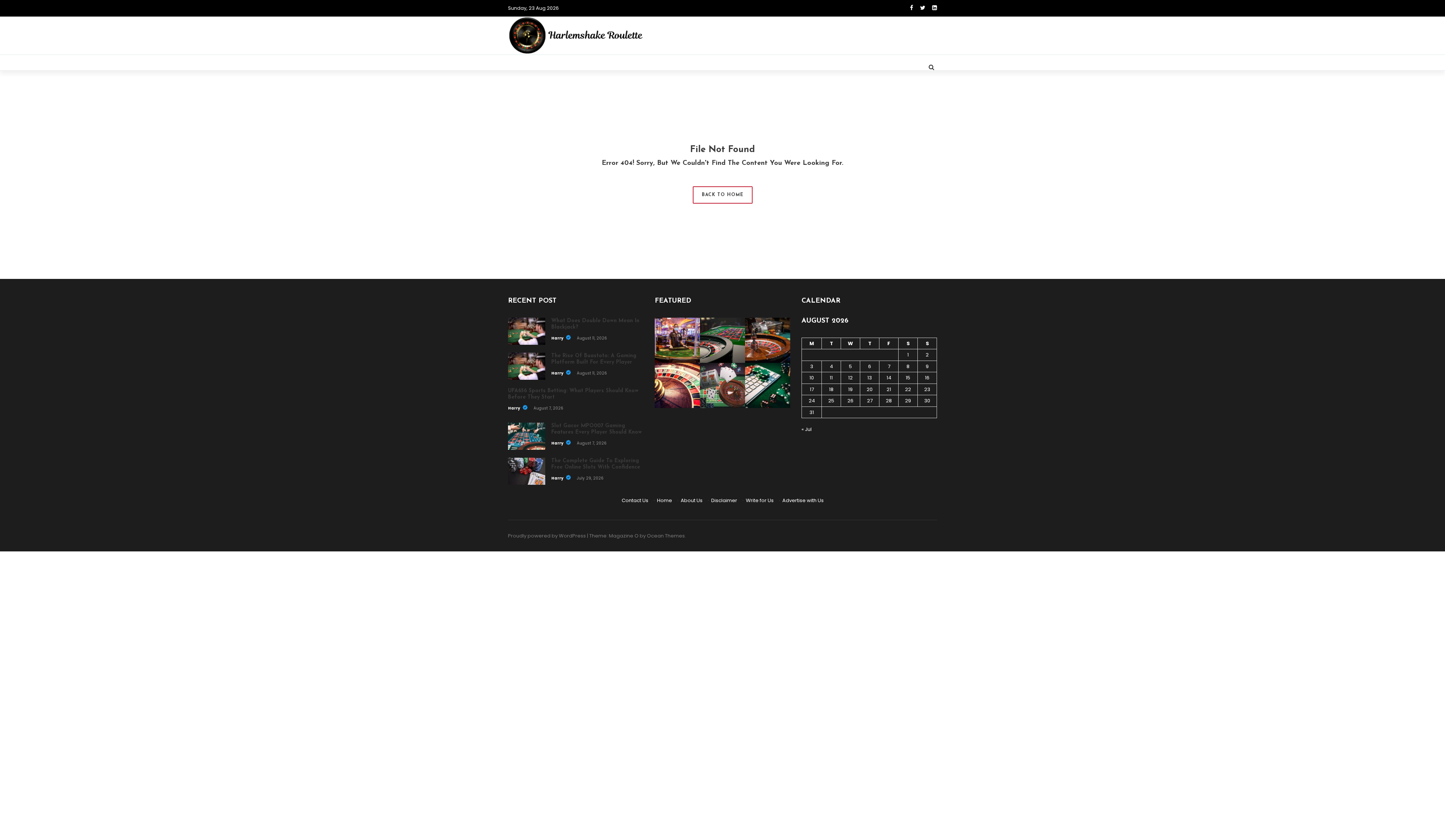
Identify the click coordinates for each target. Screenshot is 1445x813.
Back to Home (723, 195)
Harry (557, 338)
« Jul (807, 429)
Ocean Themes (666, 535)
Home (664, 500)
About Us (692, 500)
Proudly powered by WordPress (547, 535)
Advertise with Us (803, 500)
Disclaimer (724, 500)
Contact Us (635, 500)
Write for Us (760, 500)
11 (831, 377)
